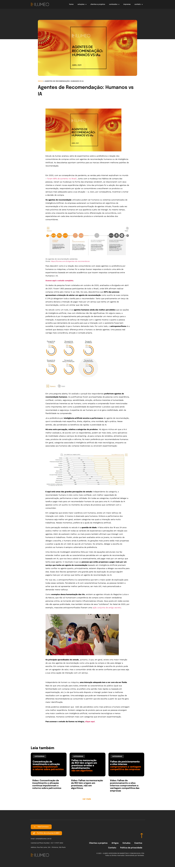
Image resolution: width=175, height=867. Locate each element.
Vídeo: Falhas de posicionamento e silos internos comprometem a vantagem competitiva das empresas (124, 785)
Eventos (138, 843)
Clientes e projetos (98, 843)
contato (137, 4)
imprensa (126, 4)
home (71, 4)
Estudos (126, 843)
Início (40, 81)
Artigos (115, 843)
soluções (81, 4)
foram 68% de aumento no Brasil (62, 178)
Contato (112, 848)
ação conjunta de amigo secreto (107, 607)
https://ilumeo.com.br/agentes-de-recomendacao (70, 261)
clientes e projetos (97, 4)
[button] (88, 799)
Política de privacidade (131, 848)
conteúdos (113, 4)
